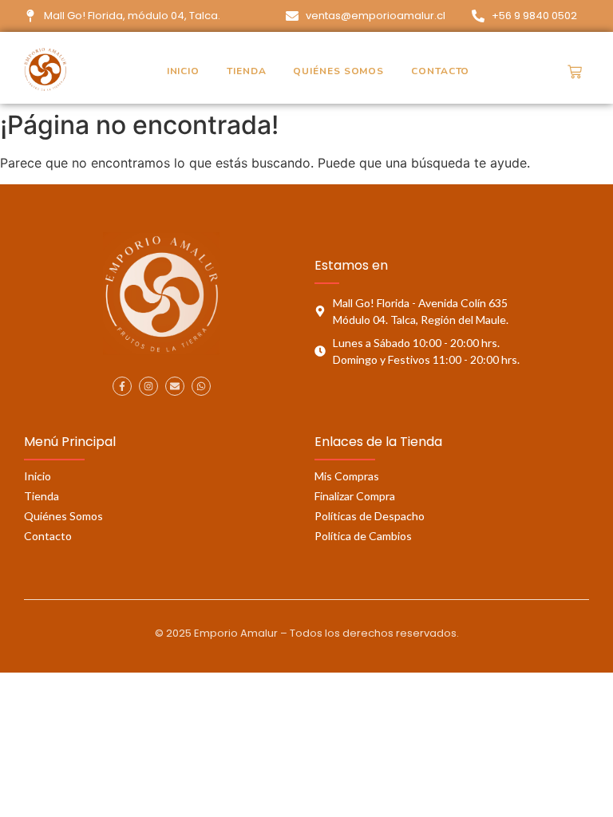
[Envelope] (174, 386)
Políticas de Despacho (369, 516)
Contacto (440, 71)
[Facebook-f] (122, 386)
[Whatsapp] (201, 386)
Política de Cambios (363, 536)
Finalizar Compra (354, 496)
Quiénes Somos (338, 71)
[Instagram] (148, 386)
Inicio (183, 71)
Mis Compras (346, 476)
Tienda (246, 71)
